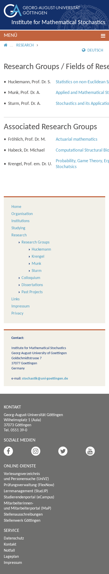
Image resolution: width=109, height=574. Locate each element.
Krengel (38, 257)
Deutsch (94, 50)
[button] (54, 35)
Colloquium (31, 278)
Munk (36, 264)
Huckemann (41, 250)
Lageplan (11, 557)
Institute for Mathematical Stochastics (58, 23)
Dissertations (32, 285)
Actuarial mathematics (76, 139)
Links (15, 299)
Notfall (9, 551)
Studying (18, 228)
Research (25, 45)
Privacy (17, 313)
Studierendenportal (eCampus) (29, 497)
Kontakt (10, 545)
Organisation (22, 214)
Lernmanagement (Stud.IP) (26, 491)
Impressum (20, 306)
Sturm (37, 271)
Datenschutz (14, 538)
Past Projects (32, 292)
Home (16, 207)
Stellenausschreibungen (23, 515)
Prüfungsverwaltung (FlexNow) (29, 485)
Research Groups (35, 242)
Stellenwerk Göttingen (22, 521)
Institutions (20, 221)
